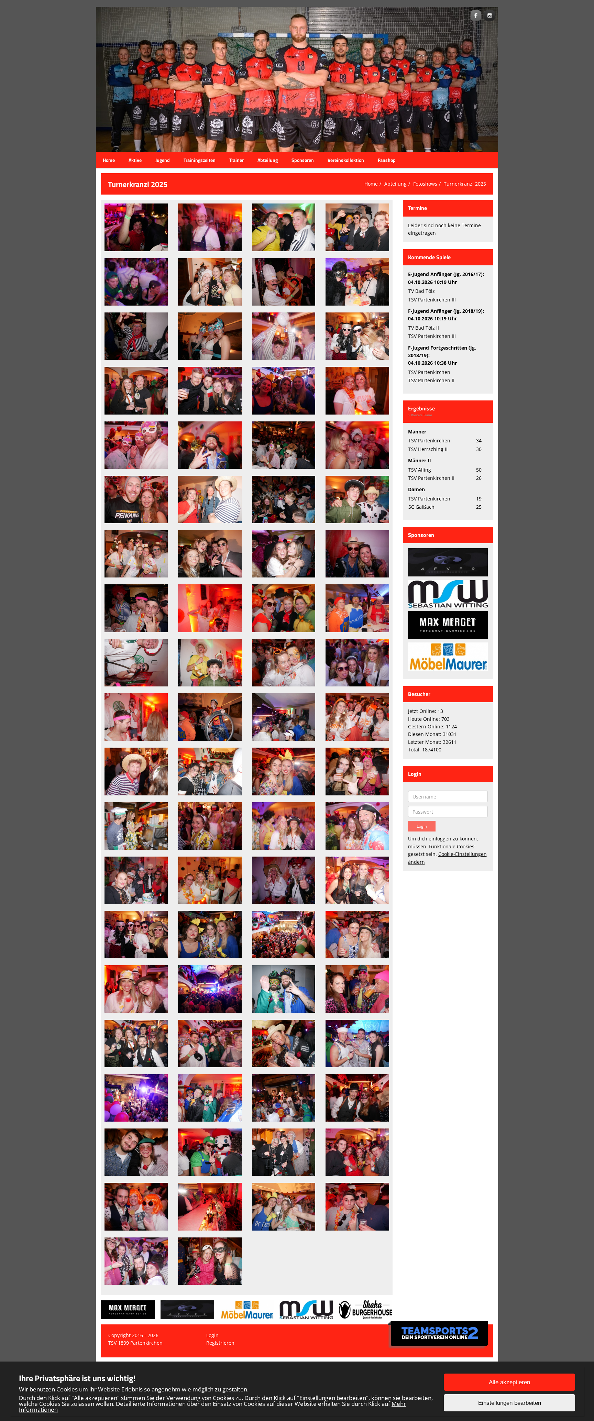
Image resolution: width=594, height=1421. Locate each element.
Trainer (236, 160)
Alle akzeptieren (509, 1382)
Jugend (162, 160)
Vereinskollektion (346, 160)
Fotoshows (425, 183)
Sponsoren (303, 160)
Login (212, 1335)
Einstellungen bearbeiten (509, 1403)
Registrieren (220, 1343)
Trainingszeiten (200, 160)
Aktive (135, 160)
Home (109, 160)
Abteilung (267, 160)
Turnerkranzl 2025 (465, 183)
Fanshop (387, 160)
